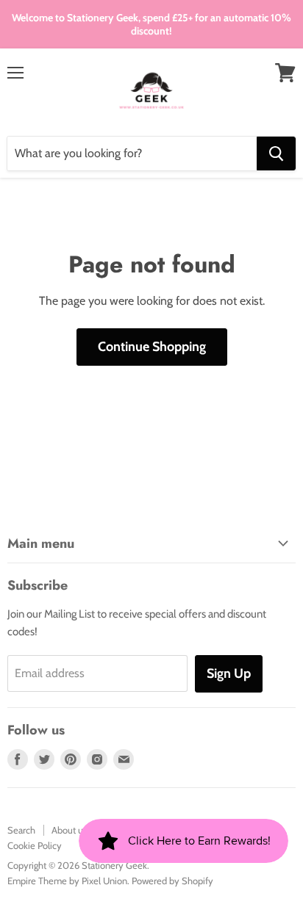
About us (69, 830)
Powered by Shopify (172, 880)
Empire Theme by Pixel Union (67, 880)
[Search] (276, 153)
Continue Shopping (152, 347)
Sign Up (229, 673)
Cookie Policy (34, 845)
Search (21, 830)
